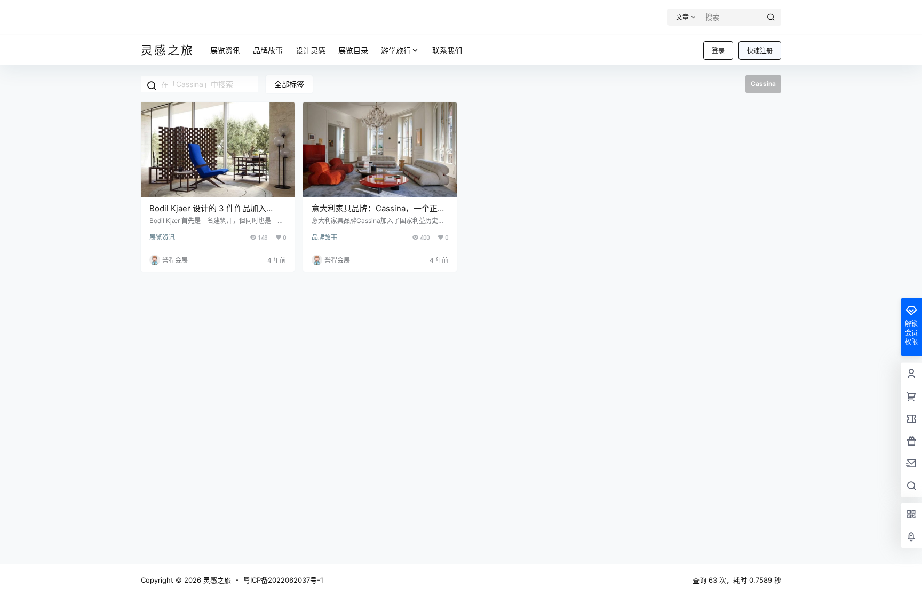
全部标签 (289, 84)
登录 (718, 51)
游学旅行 (396, 50)
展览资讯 (162, 237)
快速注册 (760, 51)
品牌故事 (324, 237)
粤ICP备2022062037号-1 (283, 580)
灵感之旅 (216, 580)
